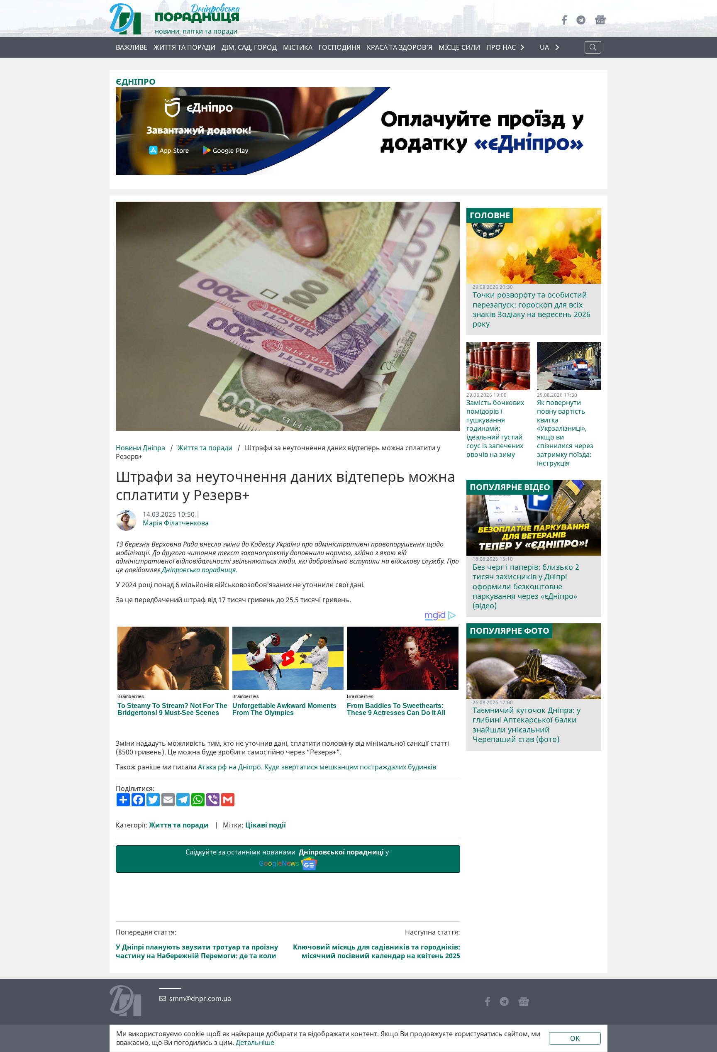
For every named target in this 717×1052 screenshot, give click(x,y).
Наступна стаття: (376, 944)
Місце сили (459, 47)
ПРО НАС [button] (501, 47)
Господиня (340, 47)
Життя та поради (184, 47)
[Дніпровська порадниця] (131, 1001)
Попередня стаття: (197, 944)
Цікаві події (265, 825)
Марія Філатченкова (176, 523)
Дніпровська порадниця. (200, 570)
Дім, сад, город (249, 47)
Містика (297, 47)
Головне (490, 215)
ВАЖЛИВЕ (131, 47)
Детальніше (255, 1042)
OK (575, 1038)
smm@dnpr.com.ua (200, 998)
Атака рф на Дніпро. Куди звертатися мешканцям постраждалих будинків (317, 767)
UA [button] (545, 47)
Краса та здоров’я (399, 47)
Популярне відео (510, 487)
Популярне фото (509, 630)
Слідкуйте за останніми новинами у (287, 857)
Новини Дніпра (141, 447)
